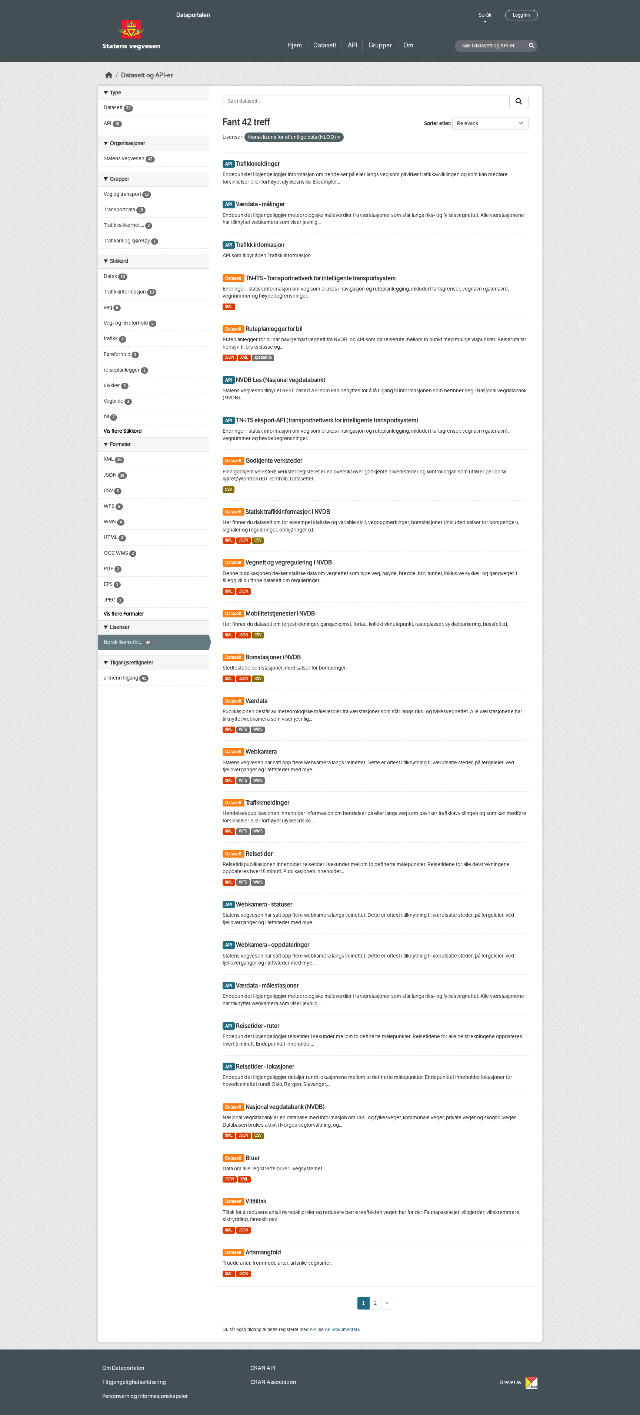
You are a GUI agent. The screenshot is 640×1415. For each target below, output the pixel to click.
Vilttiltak (256, 1201)
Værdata (256, 700)
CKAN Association (273, 1382)
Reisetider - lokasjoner (265, 1066)
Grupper (380, 45)
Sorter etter (437, 123)
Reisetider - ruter (257, 1025)
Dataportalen (193, 15)
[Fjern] (338, 137)
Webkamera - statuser (264, 904)
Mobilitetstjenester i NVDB (280, 613)
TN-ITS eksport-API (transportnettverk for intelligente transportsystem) (327, 420)
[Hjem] (109, 75)
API (352, 45)
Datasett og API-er (147, 75)
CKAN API (262, 1368)
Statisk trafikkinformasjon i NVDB (288, 511)
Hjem (294, 45)
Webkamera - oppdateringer (272, 944)
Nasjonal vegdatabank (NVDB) (285, 1106)
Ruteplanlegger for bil (274, 328)
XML (229, 306)
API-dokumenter (341, 1329)
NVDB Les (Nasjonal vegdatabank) (281, 379)
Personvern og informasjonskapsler (145, 1396)
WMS (258, 729)
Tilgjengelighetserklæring (134, 1382)
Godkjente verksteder (274, 460)
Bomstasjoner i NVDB (273, 657)
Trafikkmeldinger (258, 163)
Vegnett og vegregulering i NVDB (289, 562)
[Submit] (519, 101)
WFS (243, 729)
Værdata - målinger (260, 204)
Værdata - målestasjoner (267, 985)
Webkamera (261, 751)
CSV (228, 489)
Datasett (324, 45)
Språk (485, 15)
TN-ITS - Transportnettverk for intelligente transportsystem (321, 278)
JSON (229, 357)
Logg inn (521, 15)
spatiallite (263, 357)
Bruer (253, 1157)
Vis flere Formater (124, 614)
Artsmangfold (263, 1252)
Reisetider (259, 853)
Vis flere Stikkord (122, 431)
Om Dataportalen (123, 1368)
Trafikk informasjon (260, 244)
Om (408, 45)
